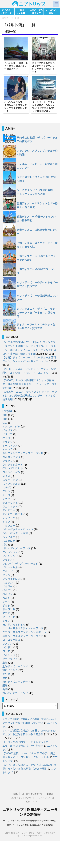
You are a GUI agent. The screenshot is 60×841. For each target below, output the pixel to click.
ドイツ (6, 521)
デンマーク (8, 518)
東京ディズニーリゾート (16, 681)
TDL (4, 415)
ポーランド (8, 609)
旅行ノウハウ (10, 670)
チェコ (6, 495)
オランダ (7, 442)
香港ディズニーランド (15, 693)
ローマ (6, 651)
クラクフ (7, 461)
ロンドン (7, 647)
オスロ (6, 438)
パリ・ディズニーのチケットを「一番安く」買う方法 (37, 284)
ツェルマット (10, 506)
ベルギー (7, 586)
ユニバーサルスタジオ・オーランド (22, 628)
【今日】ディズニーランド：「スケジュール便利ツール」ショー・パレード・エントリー (29, 370)
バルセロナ (8, 541)
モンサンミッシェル (13, 624)
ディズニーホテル (12, 514)
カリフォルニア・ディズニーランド (22, 453)
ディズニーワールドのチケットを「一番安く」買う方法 (36, 326)
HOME (15, 793)
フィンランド (10, 556)
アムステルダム (11, 426)
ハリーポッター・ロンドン (17, 529)
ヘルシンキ (8, 582)
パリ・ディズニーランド (16, 548)
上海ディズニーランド (15, 666)
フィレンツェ (10, 552)
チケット (7, 499)
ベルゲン (7, 590)
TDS (5, 419)
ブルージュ (8, 571)
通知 (5, 685)
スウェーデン (10, 480)
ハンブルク (8, 537)
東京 (5, 678)
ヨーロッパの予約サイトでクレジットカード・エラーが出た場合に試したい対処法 (29, 744)
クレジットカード (12, 464)
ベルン (6, 598)
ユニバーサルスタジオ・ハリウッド (22, 636)
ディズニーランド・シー (7, 11)
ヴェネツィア (10, 659)
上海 (5, 662)
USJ (4, 422)
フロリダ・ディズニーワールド (20, 563)
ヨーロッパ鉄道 (11, 640)
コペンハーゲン (11, 472)
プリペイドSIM (11, 579)
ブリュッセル (10, 567)
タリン (6, 491)
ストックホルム (11, 483)
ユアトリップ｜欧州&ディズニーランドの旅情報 (30, 812)
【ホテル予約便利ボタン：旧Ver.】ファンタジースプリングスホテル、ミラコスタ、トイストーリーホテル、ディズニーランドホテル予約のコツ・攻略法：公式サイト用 (29, 347)
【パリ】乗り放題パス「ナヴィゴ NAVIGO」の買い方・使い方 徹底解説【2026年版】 (29, 766)
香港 (5, 689)
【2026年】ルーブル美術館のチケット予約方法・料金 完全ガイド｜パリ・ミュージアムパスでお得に (29, 384)
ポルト (6, 605)
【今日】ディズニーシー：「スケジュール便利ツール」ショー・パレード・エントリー (29, 359)
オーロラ (7, 449)
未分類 (6, 674)
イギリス (7, 430)
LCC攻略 (7, 411)
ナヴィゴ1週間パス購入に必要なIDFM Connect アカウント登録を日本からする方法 (29, 721)
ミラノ (6, 620)
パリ (5, 544)
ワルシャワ (8, 655)
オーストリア (10, 445)
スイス (6, 476)
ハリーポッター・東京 (15, 533)
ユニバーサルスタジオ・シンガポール (24, 632)
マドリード (8, 617)
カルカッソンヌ (11, 457)
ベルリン (7, 594)
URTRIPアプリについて (32, 793)
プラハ (6, 575)
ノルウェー (8, 525)
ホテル (6, 601)
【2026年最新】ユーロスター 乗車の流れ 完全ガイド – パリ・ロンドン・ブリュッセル (29, 755)
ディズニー (8, 510)
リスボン (7, 643)
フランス (7, 560)
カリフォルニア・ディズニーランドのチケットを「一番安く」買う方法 (37, 312)
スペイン (7, 487)
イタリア (7, 434)
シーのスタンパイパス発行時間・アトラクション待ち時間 (36, 192)
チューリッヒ (10, 502)
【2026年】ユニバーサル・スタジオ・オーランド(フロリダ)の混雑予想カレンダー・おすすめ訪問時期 (29, 395)
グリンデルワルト (12, 468)
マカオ (6, 613)
